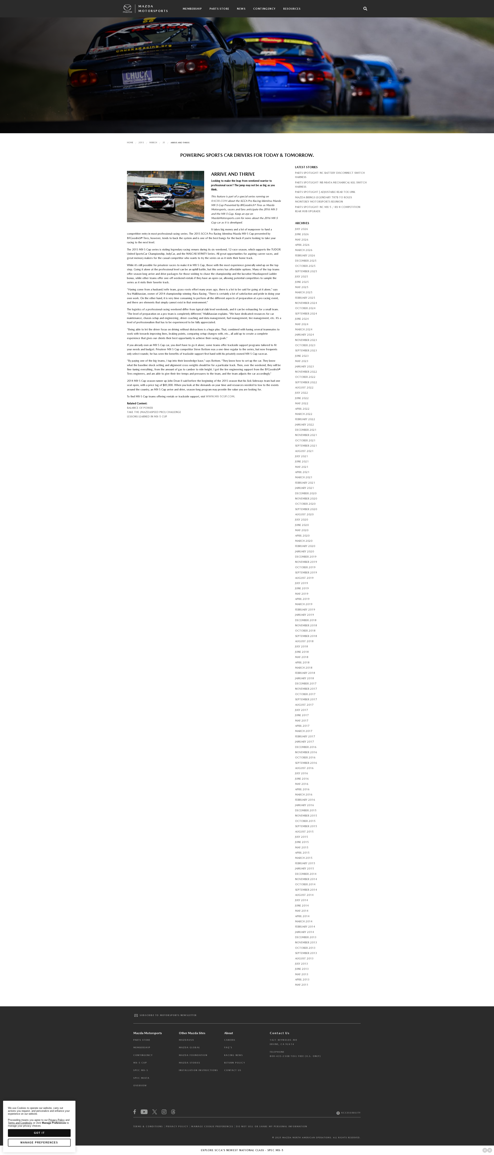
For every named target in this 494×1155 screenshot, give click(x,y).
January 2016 (304, 805)
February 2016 (305, 799)
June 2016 (302, 778)
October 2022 (305, 376)
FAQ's (228, 1047)
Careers (229, 1040)
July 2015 (301, 836)
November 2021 (306, 435)
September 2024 (306, 313)
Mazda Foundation (193, 1055)
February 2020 (305, 546)
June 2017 (302, 715)
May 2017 (301, 720)
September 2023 (306, 350)
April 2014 (302, 916)
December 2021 (305, 429)
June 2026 (302, 234)
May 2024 (301, 324)
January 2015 (304, 868)
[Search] (365, 9)
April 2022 (302, 408)
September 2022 (306, 382)
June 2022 (302, 398)
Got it (39, 1132)
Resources (291, 8)
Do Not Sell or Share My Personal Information (271, 1126)
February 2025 (305, 297)
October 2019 (305, 567)
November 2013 (306, 942)
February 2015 (305, 863)
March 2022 (303, 414)
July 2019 (301, 583)
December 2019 (305, 556)
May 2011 (301, 984)
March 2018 (303, 667)
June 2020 (302, 525)
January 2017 (304, 741)
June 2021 (302, 461)
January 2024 (304, 334)
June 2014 (302, 905)
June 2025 (302, 281)
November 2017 (306, 688)
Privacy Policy (177, 1126)
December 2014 (305, 873)
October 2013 (305, 947)
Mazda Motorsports (153, 8)
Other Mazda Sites (192, 1033)
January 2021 (304, 487)
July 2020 (301, 519)
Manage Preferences (39, 1142)
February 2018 (305, 672)
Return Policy (234, 1063)
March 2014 (303, 921)
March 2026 (303, 250)
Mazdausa (186, 1040)
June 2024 (302, 318)
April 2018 (302, 662)
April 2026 (302, 244)
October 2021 (305, 440)
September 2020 (306, 509)
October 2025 (305, 265)
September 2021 (306, 445)
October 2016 (305, 757)
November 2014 (306, 879)
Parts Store (219, 8)
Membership (192, 8)
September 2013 (306, 953)
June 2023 (302, 355)
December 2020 (305, 493)
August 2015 (304, 831)
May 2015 (301, 847)
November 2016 (306, 752)
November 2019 (306, 561)
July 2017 (301, 709)
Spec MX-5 (140, 1070)
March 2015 (303, 857)
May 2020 (301, 530)
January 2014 (304, 932)
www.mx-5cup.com (220, 396)
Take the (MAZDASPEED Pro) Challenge (154, 412)
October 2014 (305, 884)
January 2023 (304, 366)
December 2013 (305, 937)
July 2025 (301, 276)
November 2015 (306, 815)
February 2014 (305, 926)
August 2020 (304, 514)
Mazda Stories (189, 1063)
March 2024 (303, 329)
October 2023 (305, 345)
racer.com (219, 200)
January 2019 (304, 614)
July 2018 (301, 646)
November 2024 (306, 302)
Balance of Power (140, 407)
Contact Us (232, 1070)
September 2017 (306, 699)
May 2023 (301, 361)
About (228, 1033)
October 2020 (305, 503)
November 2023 (306, 340)
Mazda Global (189, 1047)
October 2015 (305, 821)
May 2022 (301, 403)
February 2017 (305, 736)
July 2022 (301, 392)
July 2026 (301, 229)
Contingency (264, 8)
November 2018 (306, 625)
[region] (39, 1126)
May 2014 (301, 910)
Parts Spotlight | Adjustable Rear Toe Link (325, 191)
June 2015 (302, 842)
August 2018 (304, 641)
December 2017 (305, 683)
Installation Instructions (198, 1070)
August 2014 (304, 894)
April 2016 (302, 789)
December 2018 (305, 620)
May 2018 (301, 657)
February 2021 (305, 482)
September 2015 (306, 826)
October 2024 (305, 308)
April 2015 (302, 852)
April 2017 (302, 725)
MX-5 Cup (140, 1063)
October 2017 (305, 694)
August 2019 (304, 577)
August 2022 (304, 387)
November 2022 (306, 371)
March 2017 (303, 731)
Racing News (233, 1055)
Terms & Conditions (148, 1126)
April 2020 (302, 535)
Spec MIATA (141, 1078)
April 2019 (302, 598)
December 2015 (305, 810)
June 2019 (302, 588)
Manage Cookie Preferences (212, 1126)
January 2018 (304, 678)
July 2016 (301, 773)
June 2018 (302, 651)
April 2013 (302, 979)
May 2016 (301, 783)
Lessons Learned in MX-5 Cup (147, 416)
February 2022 (305, 419)
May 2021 (301, 466)
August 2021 (304, 451)
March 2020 (303, 540)
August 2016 (304, 768)
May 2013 (301, 974)
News (241, 8)
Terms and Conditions (20, 1122)
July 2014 (301, 900)
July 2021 (301, 456)
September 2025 (306, 271)
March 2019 (303, 604)
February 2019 (305, 609)
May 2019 (301, 593)
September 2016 (306, 762)
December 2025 (305, 260)
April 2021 (302, 472)
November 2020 (306, 498)
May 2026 (301, 239)
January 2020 (304, 551)
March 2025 (303, 292)
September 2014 (306, 889)
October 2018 (305, 630)
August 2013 (304, 958)
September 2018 (306, 636)
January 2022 (304, 424)
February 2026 (305, 255)
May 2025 (301, 287)
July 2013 (301, 963)
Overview (140, 1085)
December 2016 (305, 747)
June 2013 (302, 968)
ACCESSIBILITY (350, 1113)
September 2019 (306, 572)
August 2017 (304, 704)
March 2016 (303, 794)
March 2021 (303, 477)
